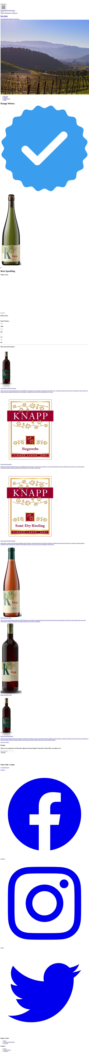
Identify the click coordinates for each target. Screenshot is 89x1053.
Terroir (15, 19)
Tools (13, 10)
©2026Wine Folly (5, 767)
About (4, 1040)
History (12, 19)
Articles (2, 10)
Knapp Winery (6, 98)
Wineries (5, 19)
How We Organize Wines (9, 1042)
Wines (2, 19)
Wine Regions (8, 13)
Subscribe (3, 752)
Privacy (5, 1048)
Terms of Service (7, 1050)
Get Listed (5, 1043)
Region (8, 19)
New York (4, 16)
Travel (18, 19)
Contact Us (5, 1051)
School (8, 10)
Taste (11, 10)
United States (14, 13)
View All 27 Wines (5, 742)
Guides (5, 10)
